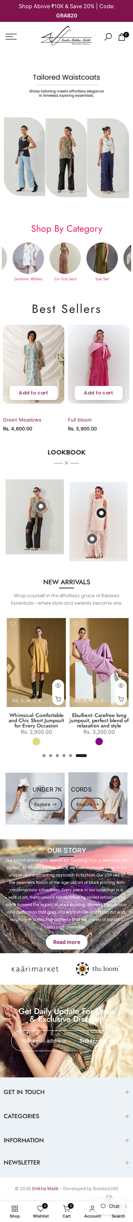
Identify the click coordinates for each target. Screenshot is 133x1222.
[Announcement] (66, 11)
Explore (42, 804)
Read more (66, 942)
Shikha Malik (45, 1188)
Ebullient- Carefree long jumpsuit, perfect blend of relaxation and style (97, 720)
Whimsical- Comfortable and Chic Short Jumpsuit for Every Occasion (35, 720)
